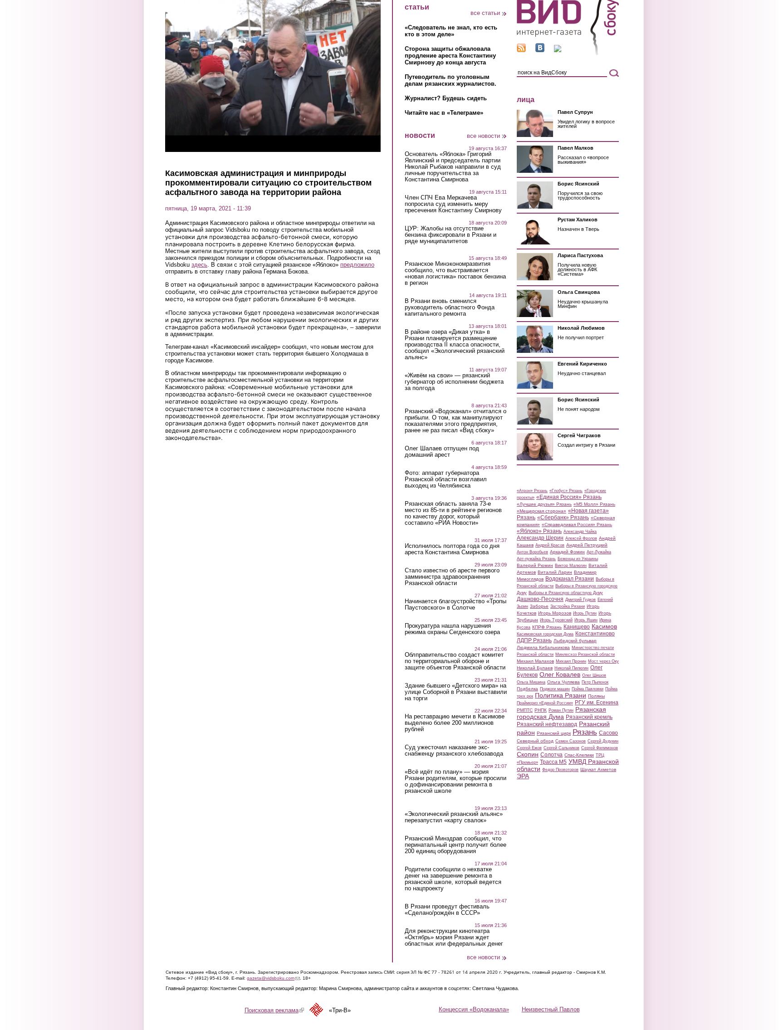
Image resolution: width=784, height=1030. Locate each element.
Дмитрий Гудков (580, 599)
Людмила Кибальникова (543, 647)
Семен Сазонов (570, 741)
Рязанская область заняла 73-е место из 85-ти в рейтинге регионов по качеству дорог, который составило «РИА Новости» (453, 513)
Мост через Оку (603, 661)
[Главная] (568, 53)
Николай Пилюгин (571, 668)
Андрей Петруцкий (587, 544)
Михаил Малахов (535, 661)
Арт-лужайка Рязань (536, 558)
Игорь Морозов (554, 612)
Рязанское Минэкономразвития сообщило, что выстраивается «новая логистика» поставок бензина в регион (455, 273)
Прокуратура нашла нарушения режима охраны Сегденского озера (452, 629)
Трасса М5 (553, 762)
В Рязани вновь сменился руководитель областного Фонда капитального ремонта (450, 307)
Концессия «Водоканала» (474, 1009)
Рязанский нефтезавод (547, 724)
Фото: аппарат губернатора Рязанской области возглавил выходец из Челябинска (446, 479)
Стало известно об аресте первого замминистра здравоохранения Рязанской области (452, 576)
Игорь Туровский (556, 620)
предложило (357, 264)
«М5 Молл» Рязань (594, 504)
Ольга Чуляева (563, 681)
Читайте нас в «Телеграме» (444, 112)
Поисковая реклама (274, 1010)
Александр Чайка (580, 531)
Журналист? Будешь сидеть (446, 98)
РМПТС (525, 710)
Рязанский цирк (554, 733)
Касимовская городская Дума (545, 634)
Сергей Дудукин (603, 741)
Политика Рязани (560, 695)
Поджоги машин (555, 689)
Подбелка (527, 688)
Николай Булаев (535, 667)
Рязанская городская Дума (561, 713)
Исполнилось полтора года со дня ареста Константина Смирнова (452, 549)
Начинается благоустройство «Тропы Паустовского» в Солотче (455, 604)
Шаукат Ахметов (598, 769)
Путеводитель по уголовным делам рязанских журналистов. (450, 80)
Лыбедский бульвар (575, 640)
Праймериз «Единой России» (545, 703)
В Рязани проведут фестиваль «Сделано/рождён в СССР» (447, 909)
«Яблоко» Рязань (539, 531)
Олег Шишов (594, 675)
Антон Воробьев (532, 552)
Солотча (551, 755)
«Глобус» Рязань (566, 490)
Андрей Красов (549, 545)
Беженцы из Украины (578, 558)
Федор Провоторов (560, 769)
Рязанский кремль (589, 717)
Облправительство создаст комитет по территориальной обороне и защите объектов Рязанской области (455, 661)
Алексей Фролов (581, 538)
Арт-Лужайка (599, 552)
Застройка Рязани (567, 606)
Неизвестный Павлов (551, 1009)
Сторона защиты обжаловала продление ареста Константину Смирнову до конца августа (450, 55)
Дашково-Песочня (540, 599)
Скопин (528, 754)
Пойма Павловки (587, 689)
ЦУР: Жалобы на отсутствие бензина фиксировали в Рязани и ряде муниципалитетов (450, 234)
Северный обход (535, 740)
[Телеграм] (557, 50)
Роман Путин (561, 710)
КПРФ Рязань (547, 627)
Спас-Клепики (579, 754)
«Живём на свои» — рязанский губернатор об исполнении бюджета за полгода (454, 381)
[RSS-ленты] (521, 50)
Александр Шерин (540, 538)
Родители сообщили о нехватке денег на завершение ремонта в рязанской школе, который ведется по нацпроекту (453, 879)
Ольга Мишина (531, 682)
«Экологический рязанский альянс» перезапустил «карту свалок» (454, 817)
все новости (483, 135)
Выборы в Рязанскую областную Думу (566, 593)
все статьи (485, 13)
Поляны (596, 695)
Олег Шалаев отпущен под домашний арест (442, 451)
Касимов (604, 626)
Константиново (595, 633)
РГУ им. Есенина (596, 702)
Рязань (585, 732)
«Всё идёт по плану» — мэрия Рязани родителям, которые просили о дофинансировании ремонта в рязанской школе (455, 781)
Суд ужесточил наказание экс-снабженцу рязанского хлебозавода (454, 750)
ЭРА (523, 776)
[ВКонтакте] (539, 50)
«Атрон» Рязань (532, 490)
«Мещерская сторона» (541, 510)
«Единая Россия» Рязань (569, 497)
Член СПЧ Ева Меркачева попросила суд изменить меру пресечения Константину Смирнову (453, 204)
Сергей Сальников (561, 748)
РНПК (540, 710)
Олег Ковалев (559, 674)
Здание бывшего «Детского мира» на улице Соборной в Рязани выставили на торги (456, 692)
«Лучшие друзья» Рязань (544, 504)
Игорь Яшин (586, 620)
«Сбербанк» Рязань (563, 517)
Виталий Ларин (555, 572)
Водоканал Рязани (569, 579)
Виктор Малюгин (571, 565)
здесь (199, 264)
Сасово (608, 733)
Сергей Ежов (529, 748)
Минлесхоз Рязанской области (585, 654)
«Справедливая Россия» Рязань (577, 524)
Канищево (577, 627)
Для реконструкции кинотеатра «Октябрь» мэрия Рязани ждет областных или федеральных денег (454, 937)
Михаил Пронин (571, 661)
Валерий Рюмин (535, 565)
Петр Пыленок (595, 682)
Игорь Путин (585, 613)
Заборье (539, 606)
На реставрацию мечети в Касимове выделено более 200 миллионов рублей (455, 722)
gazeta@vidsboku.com (273, 978)
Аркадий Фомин (567, 551)
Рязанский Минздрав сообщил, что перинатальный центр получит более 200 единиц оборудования (455, 844)
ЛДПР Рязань (534, 640)
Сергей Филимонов (599, 748)
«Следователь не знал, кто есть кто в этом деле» (451, 31)
